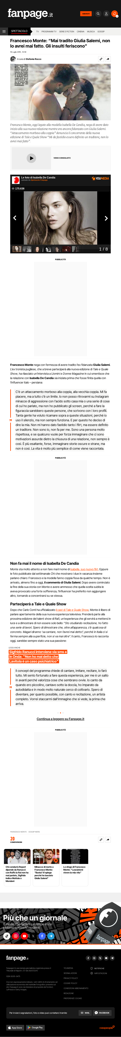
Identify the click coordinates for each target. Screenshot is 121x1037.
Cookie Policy (70, 983)
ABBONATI (86, 14)
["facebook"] (42, 936)
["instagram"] (15, 936)
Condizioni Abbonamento (76, 988)
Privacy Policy (71, 978)
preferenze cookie (73, 998)
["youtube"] (24, 936)
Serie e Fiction (66, 31)
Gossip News (34, 832)
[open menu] (4, 31)
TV (37, 31)
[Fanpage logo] (26, 13)
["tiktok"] (6, 936)
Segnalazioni (70, 973)
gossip (101, 31)
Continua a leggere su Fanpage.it (60, 719)
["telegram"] (51, 936)
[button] (108, 59)
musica (91, 31)
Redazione (69, 993)
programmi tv (49, 31)
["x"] (33, 936)
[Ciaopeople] (107, 1028)
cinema (80, 31)
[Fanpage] (17, 958)
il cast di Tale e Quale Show (72, 609)
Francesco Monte (18, 832)
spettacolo (19, 31)
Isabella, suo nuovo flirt (84, 569)
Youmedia (68, 968)
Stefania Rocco (33, 59)
